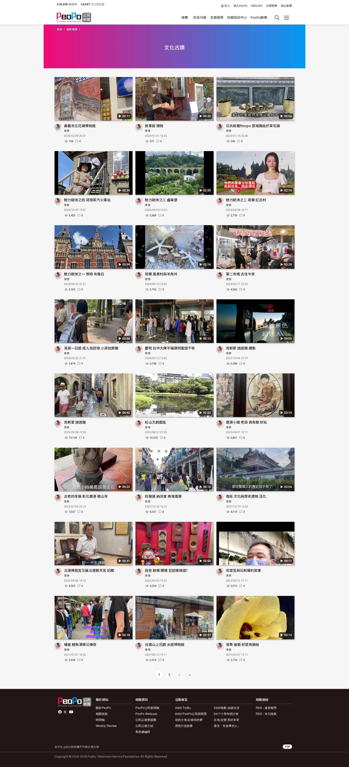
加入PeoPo (241, 5)
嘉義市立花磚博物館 (80, 125)
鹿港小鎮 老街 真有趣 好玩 (246, 422)
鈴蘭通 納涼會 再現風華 (163, 496)
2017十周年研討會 (226, 714)
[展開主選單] (286, 17)
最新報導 (71, 29)
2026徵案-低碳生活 (226, 708)
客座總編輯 (142, 732)
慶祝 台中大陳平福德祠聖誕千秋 (170, 347)
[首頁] (74, 18)
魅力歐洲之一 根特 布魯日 (84, 273)
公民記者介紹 (144, 726)
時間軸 (100, 720)
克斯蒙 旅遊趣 (75, 422)
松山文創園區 (155, 422)
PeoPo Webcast (146, 714)
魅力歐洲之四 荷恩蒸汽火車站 (87, 199)
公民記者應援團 (145, 720)
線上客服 (286, 5)
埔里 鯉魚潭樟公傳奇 (80, 644)
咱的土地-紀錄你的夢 (189, 720)
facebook (60, 712)
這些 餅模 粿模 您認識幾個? (166, 570)
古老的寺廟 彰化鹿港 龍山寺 (86, 496)
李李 (67, 131)
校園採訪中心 (237, 17)
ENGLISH (256, 5)
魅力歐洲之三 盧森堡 (161, 199)
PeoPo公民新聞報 (147, 708)
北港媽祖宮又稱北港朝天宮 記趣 (89, 570)
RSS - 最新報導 (266, 708)
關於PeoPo (103, 708)
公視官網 (271, 5)
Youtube (71, 712)
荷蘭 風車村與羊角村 (161, 273)
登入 (227, 5)
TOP (287, 746)
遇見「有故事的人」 (227, 726)
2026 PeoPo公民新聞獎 (191, 714)
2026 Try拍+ (183, 708)
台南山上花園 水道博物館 (164, 644)
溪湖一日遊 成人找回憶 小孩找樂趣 (91, 347)
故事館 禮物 (154, 125)
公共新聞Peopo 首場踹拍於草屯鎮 (253, 125)
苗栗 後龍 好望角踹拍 (242, 644)
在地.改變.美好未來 (226, 720)
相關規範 (102, 714)
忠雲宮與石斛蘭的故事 (243, 570)
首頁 (59, 29)
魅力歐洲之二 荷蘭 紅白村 (246, 199)
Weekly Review (106, 726)
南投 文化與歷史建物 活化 (246, 496)
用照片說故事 (184, 726)
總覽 (184, 17)
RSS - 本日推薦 (266, 714)
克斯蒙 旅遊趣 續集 (241, 347)
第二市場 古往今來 (240, 273)
